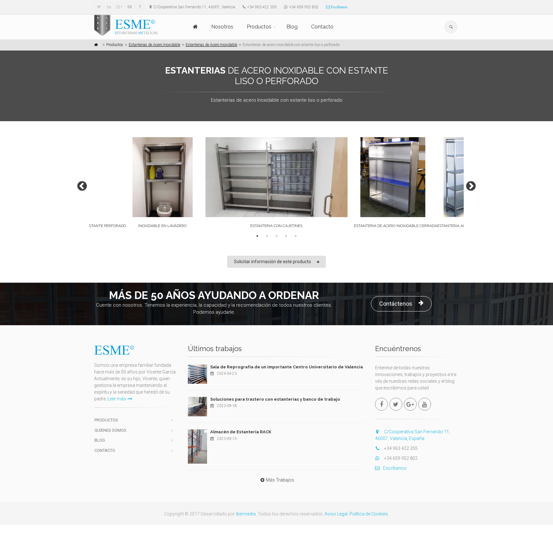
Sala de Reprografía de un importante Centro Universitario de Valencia (286, 367)
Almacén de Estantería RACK (240, 431)
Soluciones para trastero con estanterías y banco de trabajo (275, 399)
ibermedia (246, 513)
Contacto (322, 27)
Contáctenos (395, 303)
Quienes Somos (110, 430)
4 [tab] (286, 236)
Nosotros (222, 27)
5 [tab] (296, 236)
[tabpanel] (276, 184)
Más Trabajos (280, 480)
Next (468, 184)
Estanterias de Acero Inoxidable (154, 45)
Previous (79, 184)
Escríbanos (339, 7)
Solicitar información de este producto (272, 261)
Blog (292, 27)
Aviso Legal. (337, 513)
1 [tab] (257, 236)
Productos (259, 27)
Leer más (117, 398)
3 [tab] (276, 236)
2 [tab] (267, 236)
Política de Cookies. (369, 513)
